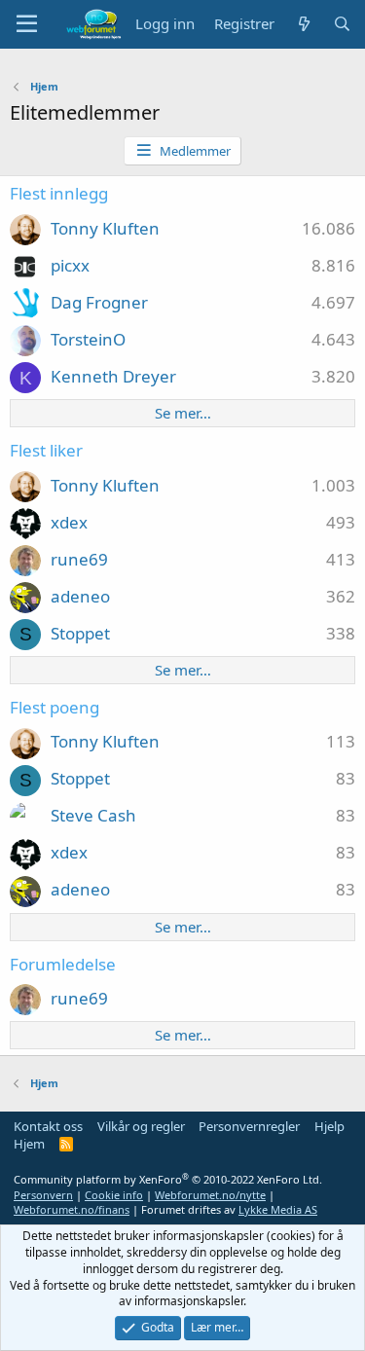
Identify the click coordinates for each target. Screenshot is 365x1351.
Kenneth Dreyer (113, 376)
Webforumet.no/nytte (210, 1194)
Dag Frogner (99, 302)
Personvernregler (249, 1126)
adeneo (80, 596)
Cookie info (114, 1194)
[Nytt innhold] (303, 24)
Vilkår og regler (141, 1126)
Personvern (43, 1194)
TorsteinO (88, 339)
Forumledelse (63, 964)
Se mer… (183, 412)
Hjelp (329, 1126)
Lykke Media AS (277, 1209)
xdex (69, 522)
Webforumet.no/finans (71, 1209)
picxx (70, 265)
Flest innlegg (59, 193)
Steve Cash (93, 815)
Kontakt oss (48, 1126)
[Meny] (27, 24)
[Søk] (342, 24)
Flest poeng (54, 707)
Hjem (29, 1143)
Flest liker (46, 450)
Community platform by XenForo (168, 1179)
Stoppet (80, 633)
